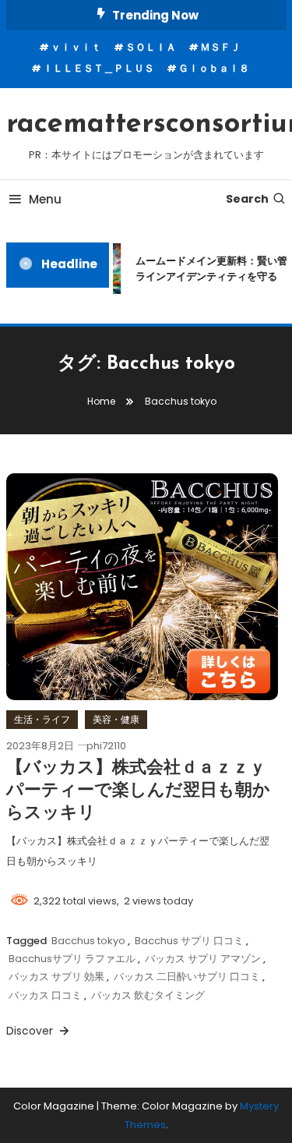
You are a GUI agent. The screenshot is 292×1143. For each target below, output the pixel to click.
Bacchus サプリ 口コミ (189, 940)
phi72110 (106, 745)
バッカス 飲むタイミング (148, 995)
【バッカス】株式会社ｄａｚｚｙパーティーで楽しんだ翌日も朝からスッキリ (138, 790)
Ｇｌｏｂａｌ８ (213, 68)
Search (247, 199)
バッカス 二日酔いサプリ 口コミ (187, 976)
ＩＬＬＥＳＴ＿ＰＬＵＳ (98, 68)
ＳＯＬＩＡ (150, 47)
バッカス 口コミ (45, 995)
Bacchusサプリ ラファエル (72, 958)
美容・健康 (116, 719)
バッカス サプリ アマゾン (203, 958)
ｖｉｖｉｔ (76, 47)
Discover (31, 1031)
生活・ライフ (42, 719)
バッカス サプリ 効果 (56, 976)
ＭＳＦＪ (220, 47)
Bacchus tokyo (88, 940)
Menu (45, 199)
